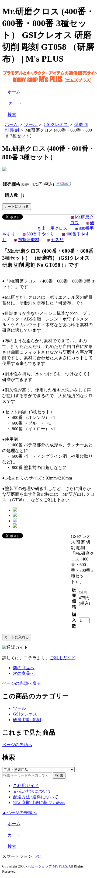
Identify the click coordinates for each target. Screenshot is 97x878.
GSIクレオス (25, 714)
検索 (12, 114)
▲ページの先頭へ (19, 812)
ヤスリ (57, 239)
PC (38, 856)
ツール (19, 708)
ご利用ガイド (62, 657)
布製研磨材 (28, 239)
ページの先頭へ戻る (21, 683)
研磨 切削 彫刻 (27, 719)
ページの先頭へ (17, 744)
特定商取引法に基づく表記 (39, 802)
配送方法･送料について (35, 797)
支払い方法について (32, 791)
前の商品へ (23, 667)
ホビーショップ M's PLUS (47, 866)
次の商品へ (23, 673)
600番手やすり (40, 234)
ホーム (14, 92)
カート (15, 103)
